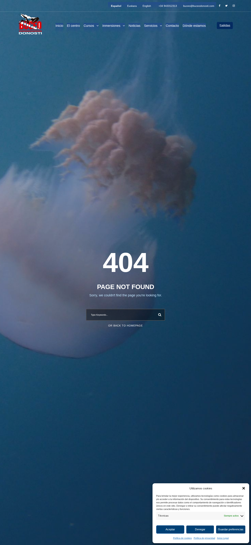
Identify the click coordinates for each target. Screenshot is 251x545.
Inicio (59, 26)
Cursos (89, 26)
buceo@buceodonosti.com (198, 5)
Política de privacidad (204, 538)
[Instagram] (234, 6)
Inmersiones (111, 26)
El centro (73, 26)
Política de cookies (182, 538)
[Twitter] (226, 6)
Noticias (134, 26)
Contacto (172, 26)
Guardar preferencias (230, 529)
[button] (243, 488)
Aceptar (170, 529)
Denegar (200, 529)
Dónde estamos (194, 26)
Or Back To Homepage (125, 325)
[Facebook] (219, 6)
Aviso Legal (223, 538)
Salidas (224, 25)
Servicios (150, 26)
